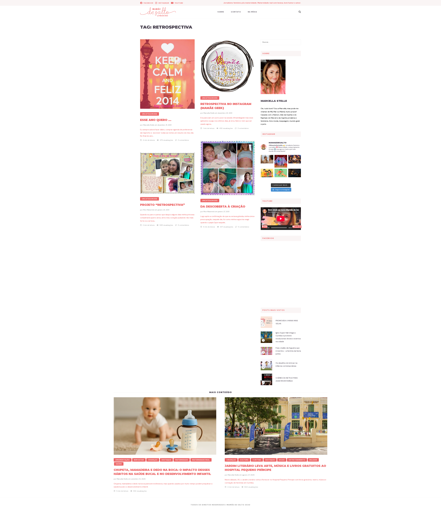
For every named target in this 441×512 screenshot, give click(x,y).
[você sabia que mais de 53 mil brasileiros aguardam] (280, 175)
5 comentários (243, 227)
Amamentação (122, 460)
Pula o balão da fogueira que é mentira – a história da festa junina (288, 351)
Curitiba (257, 460)
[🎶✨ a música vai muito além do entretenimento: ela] (294, 161)
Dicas (282, 460)
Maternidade (181, 460)
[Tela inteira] (299, 226)
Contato (236, 12)
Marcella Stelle (148, 125)
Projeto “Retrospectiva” (162, 204)
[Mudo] (295, 226)
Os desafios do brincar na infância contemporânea (286, 364)
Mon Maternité (209, 212)
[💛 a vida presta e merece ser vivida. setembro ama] (267, 175)
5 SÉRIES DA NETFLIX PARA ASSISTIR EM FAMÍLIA (287, 379)
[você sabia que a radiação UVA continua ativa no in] (267, 161)
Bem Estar (139, 460)
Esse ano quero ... (155, 120)
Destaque (166, 460)
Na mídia (252, 12)
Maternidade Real (201, 460)
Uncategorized (149, 114)
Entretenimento (297, 460)
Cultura (244, 460)
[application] (281, 218)
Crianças (152, 460)
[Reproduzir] (264, 226)
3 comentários (183, 140)
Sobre (221, 12)
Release (313, 460)
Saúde (119, 464)
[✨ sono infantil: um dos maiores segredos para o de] (294, 175)
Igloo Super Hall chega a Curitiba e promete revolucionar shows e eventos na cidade (288, 337)
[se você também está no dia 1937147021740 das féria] (280, 161)
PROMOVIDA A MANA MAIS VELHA (287, 322)
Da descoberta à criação (222, 206)
